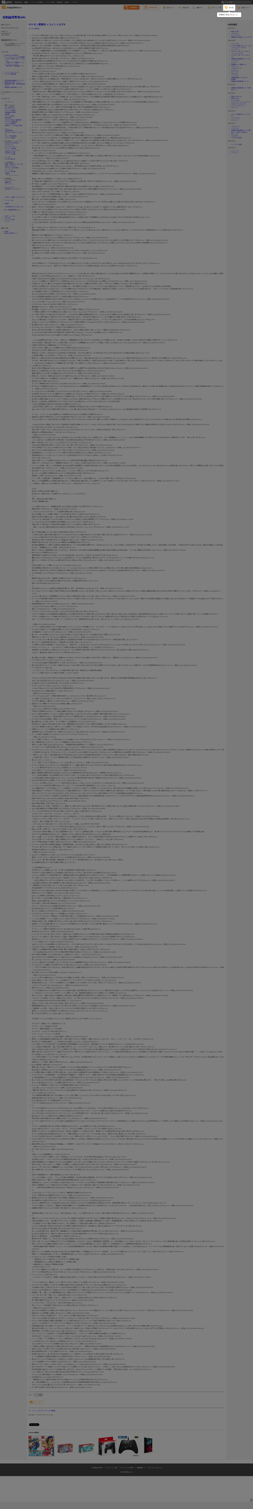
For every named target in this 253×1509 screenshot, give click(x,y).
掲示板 (231, 8)
